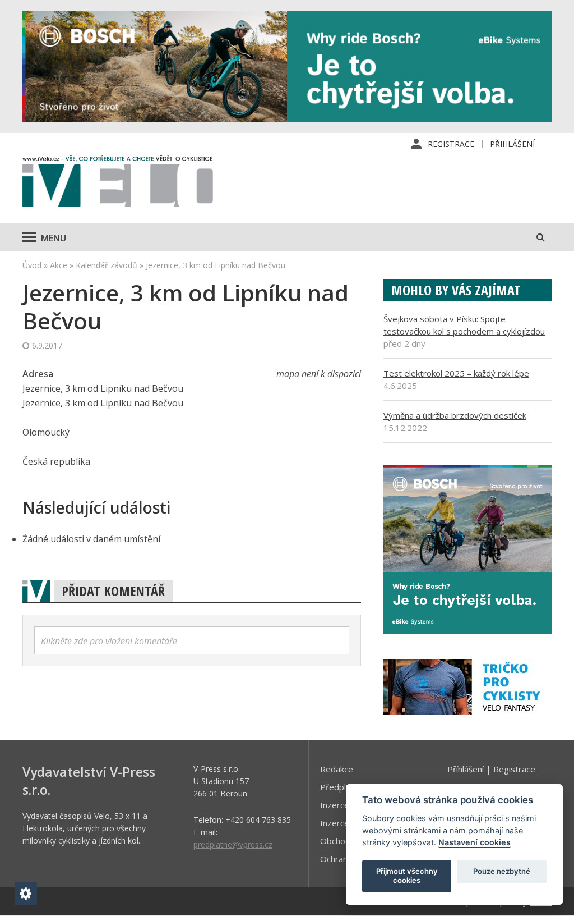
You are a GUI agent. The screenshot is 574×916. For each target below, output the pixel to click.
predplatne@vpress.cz (232, 844)
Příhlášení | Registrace (491, 769)
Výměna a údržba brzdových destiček (454, 415)
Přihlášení (512, 144)
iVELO (117, 184)
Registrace (451, 144)
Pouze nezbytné (501, 871)
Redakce (336, 769)
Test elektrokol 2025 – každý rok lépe (456, 373)
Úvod (31, 265)
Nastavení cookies (474, 842)
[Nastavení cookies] (26, 893)
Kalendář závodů (106, 265)
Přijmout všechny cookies (407, 876)
